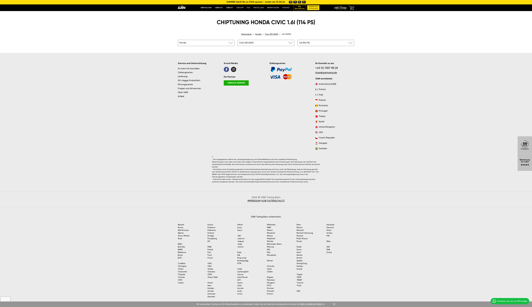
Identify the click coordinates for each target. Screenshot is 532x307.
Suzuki (299, 269)
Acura (180, 227)
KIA (238, 255)
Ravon (299, 227)
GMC (210, 274)
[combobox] (206, 43)
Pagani (270, 277)
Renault (300, 230)
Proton (270, 294)
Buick (180, 255)
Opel (269, 269)
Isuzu (239, 227)
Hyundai (211, 297)
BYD (180, 258)
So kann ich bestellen (189, 69)
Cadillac (182, 263)
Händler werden (236, 83)
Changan (182, 266)
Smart (299, 258)
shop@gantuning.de (326, 73)
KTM (239, 263)
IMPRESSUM (254, 201)
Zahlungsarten (185, 72)
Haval (210, 283)
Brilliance (182, 252)
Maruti (270, 230)
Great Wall (213, 277)
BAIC (180, 244)
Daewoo (211, 227)
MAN (269, 227)
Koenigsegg (242, 261)
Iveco (239, 230)
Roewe (300, 236)
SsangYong (302, 263)
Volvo (328, 230)
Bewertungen (273, 8)
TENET (299, 280)
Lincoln (240, 288)
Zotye (329, 252)
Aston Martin (184, 236)
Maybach (271, 239)
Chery (180, 269)
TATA (299, 277)
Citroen (181, 277)
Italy (321, 95)
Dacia (210, 225)
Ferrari (210, 250)
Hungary (323, 143)
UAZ (298, 291)
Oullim (270, 272)
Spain (321, 122)
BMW (180, 250)
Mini (268, 252)
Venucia (330, 227)
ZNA (328, 250)
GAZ (210, 266)
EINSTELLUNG (258, 8)
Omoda (270, 266)
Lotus (239, 294)
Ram (299, 225)
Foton (210, 258)
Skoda (299, 255)
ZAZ (328, 247)
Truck (299, 286)
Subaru (300, 266)
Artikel (181, 96)
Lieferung (182, 76)
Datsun (211, 233)
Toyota (300, 283)
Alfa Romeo (183, 230)
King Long (241, 258)
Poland (322, 100)
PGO (269, 286)
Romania (323, 105)
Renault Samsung (305, 233)
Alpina (181, 233)
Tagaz (299, 274)
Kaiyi (239, 252)
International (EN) (327, 84)
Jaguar (240, 241)
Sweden (323, 148)
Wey (328, 241)
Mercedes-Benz (274, 244)
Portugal (323, 111)
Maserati (271, 233)
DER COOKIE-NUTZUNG (311, 304)
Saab (299, 247)
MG (268, 250)
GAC (210, 263)
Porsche (270, 291)
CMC (180, 280)
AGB (264, 201)
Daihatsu (212, 230)
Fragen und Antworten (189, 88)
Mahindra (271, 225)
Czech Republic (327, 138)
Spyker (300, 261)
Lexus (239, 283)
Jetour (240, 247)
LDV (239, 280)
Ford (210, 255)
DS (209, 241)
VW (328, 236)
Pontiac (270, 288)
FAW (210, 247)
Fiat (209, 252)
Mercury (270, 247)
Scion (299, 250)
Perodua (271, 280)
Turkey (322, 116)
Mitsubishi (271, 255)
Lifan (239, 286)
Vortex (329, 233)
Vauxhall (330, 225)
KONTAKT (286, 8)
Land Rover (242, 277)
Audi (180, 239)
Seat (299, 252)
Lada (239, 269)
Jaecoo (241, 239)
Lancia (240, 274)
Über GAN (183, 92)
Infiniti (240, 225)
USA (321, 132)
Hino (210, 286)
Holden (211, 288)
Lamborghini (243, 272)
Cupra (181, 283)
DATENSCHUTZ (276, 201)
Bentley (181, 247)
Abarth (181, 225)
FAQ (248, 8)
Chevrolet (182, 272)
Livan (239, 291)
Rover (299, 241)
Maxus (270, 236)
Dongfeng (212, 239)
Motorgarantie (185, 84)
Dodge (211, 236)
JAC (239, 236)
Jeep (239, 244)
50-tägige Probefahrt (189, 80)
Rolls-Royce (302, 239)
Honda (211, 291)
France (322, 89)
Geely (210, 269)
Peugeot (271, 283)
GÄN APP (239, 8)
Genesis (211, 272)
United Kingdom (327, 127)
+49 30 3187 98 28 (326, 68)
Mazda (270, 241)
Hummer (211, 294)
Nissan (270, 261)
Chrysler (181, 274)
